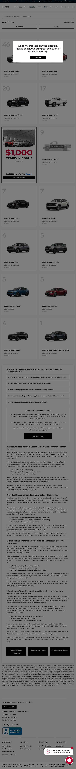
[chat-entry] (69, 760)
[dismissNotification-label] (72, 748)
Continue (38, 57)
